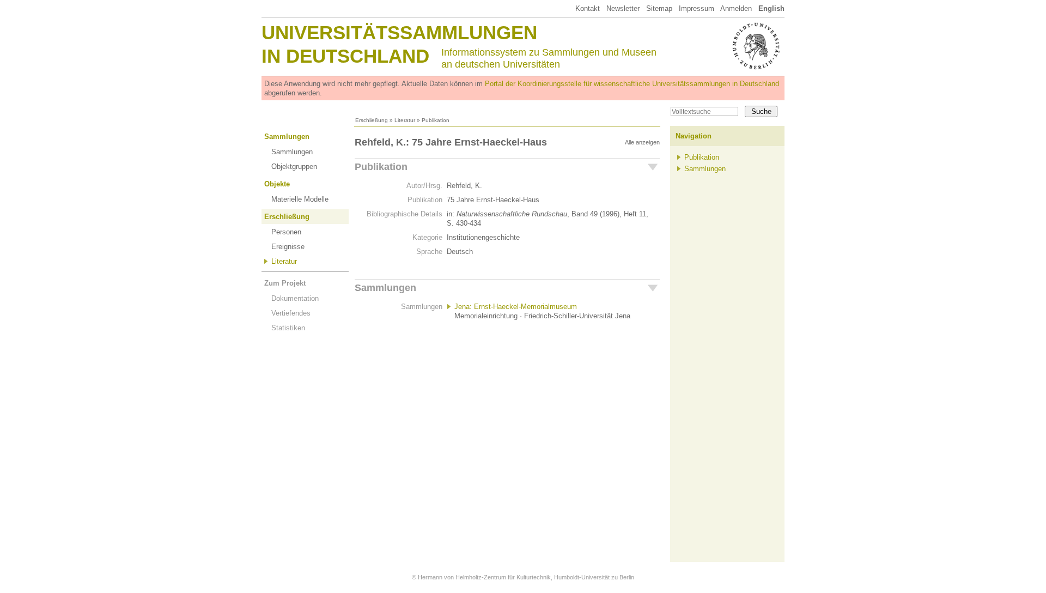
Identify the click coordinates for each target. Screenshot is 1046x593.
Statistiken (288, 328)
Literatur (404, 120)
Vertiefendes (291, 313)
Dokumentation (295, 298)
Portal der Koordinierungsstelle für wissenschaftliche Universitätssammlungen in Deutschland (632, 84)
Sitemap (659, 8)
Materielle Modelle (300, 199)
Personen (286, 232)
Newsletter (623, 8)
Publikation (381, 166)
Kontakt (587, 8)
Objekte (277, 184)
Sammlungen (286, 136)
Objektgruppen (294, 166)
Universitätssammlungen (399, 32)
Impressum (696, 8)
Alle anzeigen (642, 142)
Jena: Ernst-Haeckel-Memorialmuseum (515, 306)
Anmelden (736, 8)
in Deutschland (345, 55)
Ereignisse (288, 247)
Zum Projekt (285, 283)
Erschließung (371, 120)
